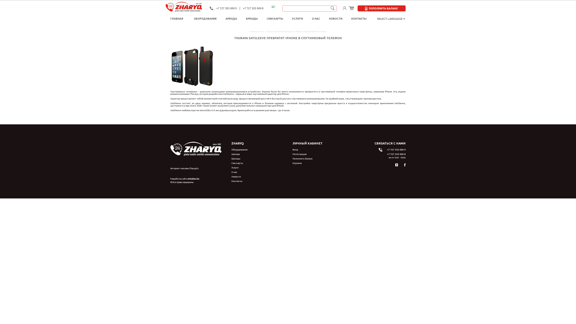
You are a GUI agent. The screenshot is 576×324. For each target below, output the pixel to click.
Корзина (297, 163)
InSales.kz (193, 178)
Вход (295, 149)
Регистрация (299, 154)
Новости (335, 18)
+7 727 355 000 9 (226, 8)
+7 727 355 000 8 (253, 8)
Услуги (297, 18)
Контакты (358, 18)
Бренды (252, 18)
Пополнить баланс (302, 158)
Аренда (231, 18)
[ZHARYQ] (188, 7)
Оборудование (205, 18)
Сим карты (275, 18)
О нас (316, 18)
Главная (176, 18)
